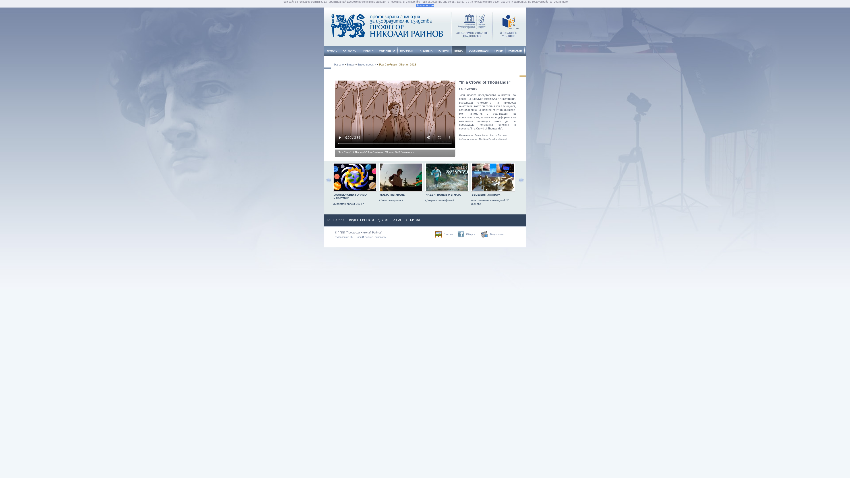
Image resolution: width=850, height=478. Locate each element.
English (514, 28)
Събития (413, 220)
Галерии (448, 234)
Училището (387, 50)
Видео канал (497, 234)
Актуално (349, 50)
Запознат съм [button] (425, 5)
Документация (479, 50)
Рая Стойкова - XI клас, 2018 (397, 64)
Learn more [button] (561, 1)
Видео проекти (366, 64)
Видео (458, 50)
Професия (407, 50)
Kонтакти (515, 50)
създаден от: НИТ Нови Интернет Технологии (360, 237)
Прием (499, 50)
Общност (471, 234)
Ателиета (426, 50)
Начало (332, 50)
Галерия (443, 50)
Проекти (367, 50)
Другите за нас (390, 220)
